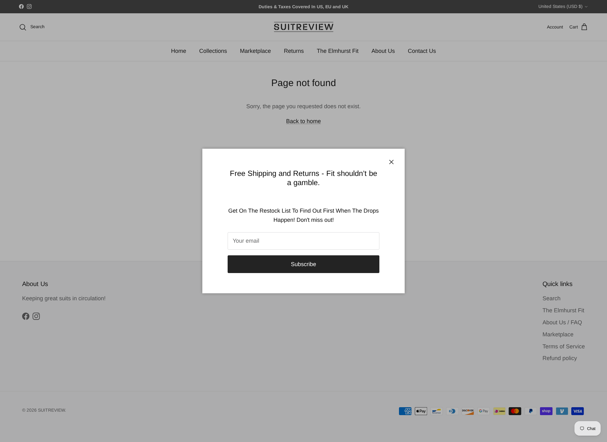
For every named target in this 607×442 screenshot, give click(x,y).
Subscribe (303, 264)
